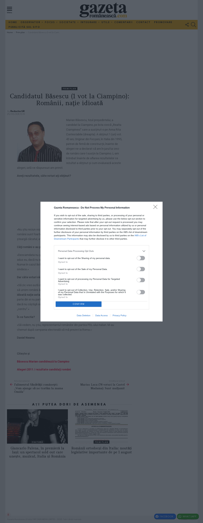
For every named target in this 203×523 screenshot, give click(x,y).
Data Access (101, 315)
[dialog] (101, 261)
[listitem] (101, 251)
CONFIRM (79, 304)
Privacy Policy (119, 315)
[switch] (141, 258)
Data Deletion (83, 315)
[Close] (156, 208)
